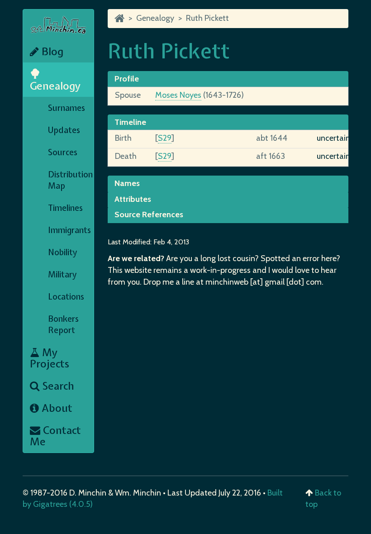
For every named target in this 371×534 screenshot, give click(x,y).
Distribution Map (70, 180)
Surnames (66, 108)
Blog (51, 51)
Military (62, 274)
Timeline (130, 122)
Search (56, 386)
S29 (164, 138)
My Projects (49, 358)
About (55, 408)
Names (127, 183)
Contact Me (55, 435)
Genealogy (55, 86)
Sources (62, 152)
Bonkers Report (63, 324)
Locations (66, 296)
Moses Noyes (178, 95)
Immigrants (69, 230)
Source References (148, 214)
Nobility (62, 252)
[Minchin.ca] (119, 18)
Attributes (132, 199)
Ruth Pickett (207, 18)
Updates (64, 130)
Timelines (65, 208)
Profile (126, 79)
